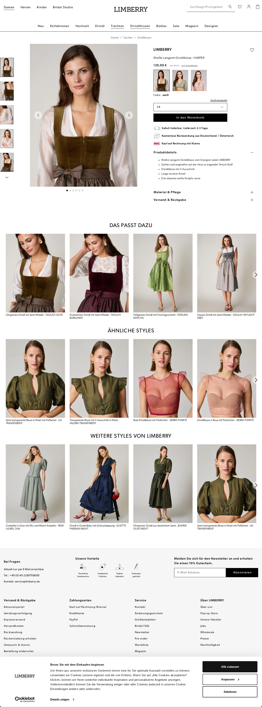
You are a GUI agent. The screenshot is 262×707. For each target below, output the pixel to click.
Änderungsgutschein (149, 613)
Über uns (206, 607)
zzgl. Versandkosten (189, 66)
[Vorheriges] (38, 115)
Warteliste (141, 645)
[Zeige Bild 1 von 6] (67, 190)
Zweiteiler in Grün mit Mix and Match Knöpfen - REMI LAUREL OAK (35, 527)
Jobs (203, 626)
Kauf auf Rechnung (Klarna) (88, 607)
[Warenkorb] (257, 7)
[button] (190, 107)
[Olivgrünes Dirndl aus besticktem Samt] (163, 483)
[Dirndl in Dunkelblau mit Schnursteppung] (99, 483)
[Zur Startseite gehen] (131, 7)
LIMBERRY (162, 50)
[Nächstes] (129, 115)
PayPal (73, 619)
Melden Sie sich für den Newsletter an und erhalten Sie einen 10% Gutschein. (213, 561)
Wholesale (207, 632)
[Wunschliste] (239, 7)
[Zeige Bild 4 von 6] (76, 190)
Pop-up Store (209, 613)
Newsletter (142, 632)
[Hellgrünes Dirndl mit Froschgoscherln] (163, 273)
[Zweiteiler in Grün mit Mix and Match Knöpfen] (35, 483)
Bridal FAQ (142, 626)
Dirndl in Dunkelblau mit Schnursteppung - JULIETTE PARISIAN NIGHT (98, 527)
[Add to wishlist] (252, 50)
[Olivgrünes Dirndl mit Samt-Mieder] (35, 273)
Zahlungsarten (80, 600)
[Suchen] (230, 7)
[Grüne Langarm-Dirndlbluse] (180, 80)
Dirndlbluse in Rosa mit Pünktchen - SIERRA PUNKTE (225, 420)
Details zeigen (59, 699)
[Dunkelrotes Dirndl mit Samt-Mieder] (99, 273)
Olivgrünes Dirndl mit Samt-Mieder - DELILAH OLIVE (34, 315)
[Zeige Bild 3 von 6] (73, 190)
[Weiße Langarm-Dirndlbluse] (162, 80)
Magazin (140, 651)
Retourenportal (14, 607)
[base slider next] (256, 275)
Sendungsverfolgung (18, 613)
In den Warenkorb (190, 117)
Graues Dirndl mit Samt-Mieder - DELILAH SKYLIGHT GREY (226, 317)
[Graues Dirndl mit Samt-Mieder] (226, 273)
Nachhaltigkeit (210, 645)
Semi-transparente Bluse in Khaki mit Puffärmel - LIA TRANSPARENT (34, 422)
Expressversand (14, 619)
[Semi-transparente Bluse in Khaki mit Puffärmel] (35, 378)
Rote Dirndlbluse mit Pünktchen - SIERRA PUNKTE (160, 420)
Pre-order (141, 638)
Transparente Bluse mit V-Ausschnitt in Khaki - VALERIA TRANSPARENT (94, 422)
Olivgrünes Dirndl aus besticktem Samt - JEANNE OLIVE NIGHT (160, 527)
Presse (204, 638)
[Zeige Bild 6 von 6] (82, 190)
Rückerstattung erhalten (20, 638)
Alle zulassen (230, 666)
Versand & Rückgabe (20, 600)
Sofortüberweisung (82, 626)
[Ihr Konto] (248, 7)
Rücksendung (13, 632)
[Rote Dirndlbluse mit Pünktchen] (163, 378)
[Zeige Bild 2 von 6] (70, 190)
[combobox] (207, 7)
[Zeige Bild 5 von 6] (79, 190)
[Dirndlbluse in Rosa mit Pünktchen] (226, 378)
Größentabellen (145, 619)
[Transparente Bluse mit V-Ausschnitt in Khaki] (99, 378)
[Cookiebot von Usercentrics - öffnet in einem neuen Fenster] (25, 699)
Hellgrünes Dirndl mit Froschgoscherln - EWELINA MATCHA (160, 317)
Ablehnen (230, 691)
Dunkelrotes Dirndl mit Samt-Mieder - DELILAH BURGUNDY (95, 317)
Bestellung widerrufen (19, 651)
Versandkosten (14, 626)
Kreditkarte (76, 613)
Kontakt (140, 607)
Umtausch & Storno (17, 645)
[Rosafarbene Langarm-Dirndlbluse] (199, 80)
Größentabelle (218, 100)
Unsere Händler (211, 619)
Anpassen (228, 679)
